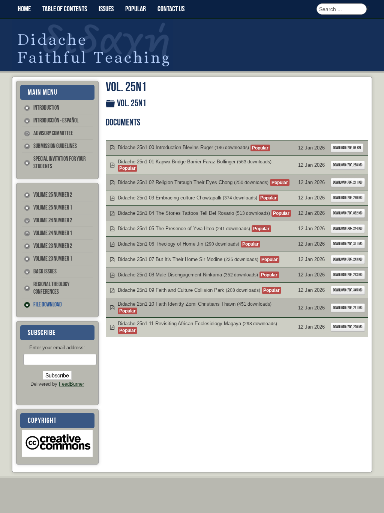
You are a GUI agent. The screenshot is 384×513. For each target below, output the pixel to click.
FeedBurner (71, 384)
